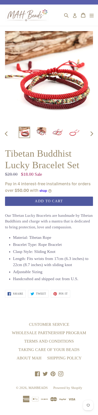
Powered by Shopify (67, 388)
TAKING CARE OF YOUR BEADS (49, 349)
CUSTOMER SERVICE (49, 324)
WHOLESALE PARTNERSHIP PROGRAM (49, 333)
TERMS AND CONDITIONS (49, 341)
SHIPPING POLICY (64, 358)
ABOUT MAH (29, 358)
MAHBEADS (38, 388)
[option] (24, 132)
